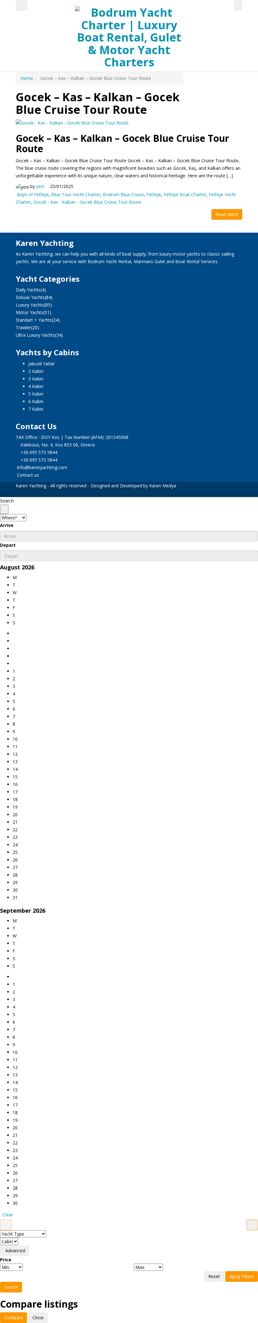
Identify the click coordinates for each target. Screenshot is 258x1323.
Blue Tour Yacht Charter (75, 194)
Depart (8, 545)
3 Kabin (35, 379)
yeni (40, 186)
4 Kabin (35, 386)
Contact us (28, 475)
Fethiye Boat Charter (185, 194)
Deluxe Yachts (30, 297)
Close (38, 1317)
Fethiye (153, 194)
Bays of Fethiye (33, 194)
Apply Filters (241, 1276)
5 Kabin (35, 394)
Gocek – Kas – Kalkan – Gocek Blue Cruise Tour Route (122, 143)
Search (11, 1287)
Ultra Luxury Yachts (35, 335)
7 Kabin (35, 409)
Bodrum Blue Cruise (123, 194)
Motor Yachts (29, 312)
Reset (214, 1276)
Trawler (23, 327)
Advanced (14, 1251)
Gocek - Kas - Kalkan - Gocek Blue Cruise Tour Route (87, 202)
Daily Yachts (28, 290)
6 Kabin (35, 401)
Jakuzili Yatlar (41, 364)
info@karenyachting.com (42, 467)
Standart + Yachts (34, 320)
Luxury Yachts (30, 305)
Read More (227, 214)
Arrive (7, 525)
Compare (13, 1317)
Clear (8, 1215)
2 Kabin (35, 371)
